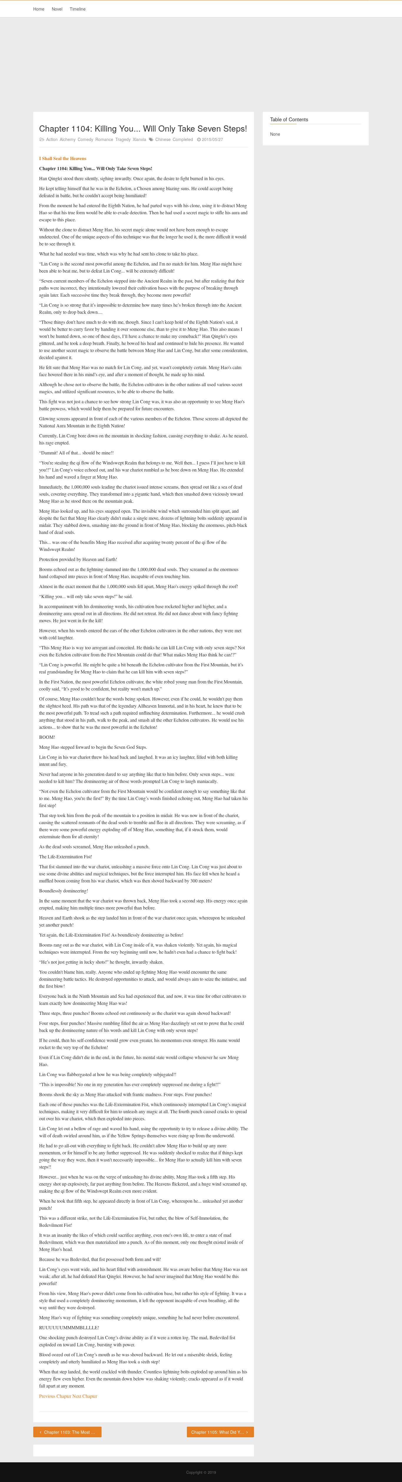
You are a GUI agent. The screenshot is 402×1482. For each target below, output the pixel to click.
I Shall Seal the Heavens (62, 158)
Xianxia (139, 139)
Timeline (78, 9)
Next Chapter (84, 1396)
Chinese (163, 139)
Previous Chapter (55, 1396)
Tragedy (123, 139)
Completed (183, 139)
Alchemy (68, 139)
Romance (104, 139)
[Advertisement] (201, 65)
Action (52, 139)
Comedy (85, 139)
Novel (57, 9)
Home (38, 9)
